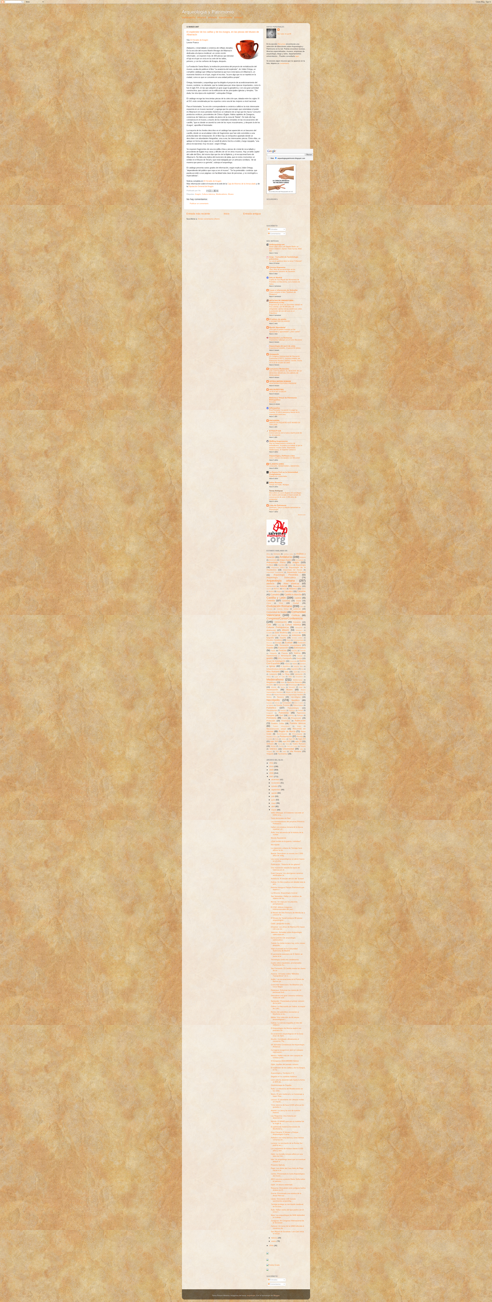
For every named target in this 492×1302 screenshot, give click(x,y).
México (303, 685)
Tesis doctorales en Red (280, 818)
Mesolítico (270, 685)
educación (295, 632)
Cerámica (286, 601)
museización (272, 689)
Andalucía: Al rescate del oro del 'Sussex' (287, 879)
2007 (271, 777)
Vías (277, 751)
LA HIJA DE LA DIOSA (277, 392)
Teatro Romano (299, 744)
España (283, 638)
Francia (284, 653)
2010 (271, 766)
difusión (285, 630)
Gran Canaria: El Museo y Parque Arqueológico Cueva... (284, 1133)
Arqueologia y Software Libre (282, 456)
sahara (283, 739)
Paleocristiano (298, 705)
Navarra (280, 697)
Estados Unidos (297, 638)
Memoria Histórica (294, 682)
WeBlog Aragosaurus (278, 441)
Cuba (279, 625)
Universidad (288, 749)
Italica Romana (275, 483)
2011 (271, 763)
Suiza (287, 744)
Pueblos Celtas (277, 723)
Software (270, 744)
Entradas (273, 229)
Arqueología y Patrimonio (208, 11)
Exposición (283, 648)
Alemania (276, 554)
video (284, 751)
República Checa (271, 736)
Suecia (280, 744)
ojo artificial (269, 705)
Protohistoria (285, 721)
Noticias (277, 703)
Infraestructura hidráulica (276, 669)
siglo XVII (274, 741)
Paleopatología (271, 710)
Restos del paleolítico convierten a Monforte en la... (285, 1013)
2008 (271, 773)
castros (298, 598)
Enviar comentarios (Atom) (209, 219)
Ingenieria (294, 669)
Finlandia (303, 650)
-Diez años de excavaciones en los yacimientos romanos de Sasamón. (282, 270)
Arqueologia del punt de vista (282, 346)
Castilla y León (276, 597)
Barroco (276, 589)
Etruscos (269, 643)
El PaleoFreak (275, 431)
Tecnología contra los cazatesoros (285, 960)
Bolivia (304, 589)
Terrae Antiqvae (276, 491)
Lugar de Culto (279, 676)
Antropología (299, 560)
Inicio (226, 213)
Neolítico (295, 700)
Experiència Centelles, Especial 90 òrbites (285, 348)
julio (273, 796)
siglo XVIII (287, 741)
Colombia (269, 609)
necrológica (295, 697)
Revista (300, 736)
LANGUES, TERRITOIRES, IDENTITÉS (284, 466)
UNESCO (273, 749)
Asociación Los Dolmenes (280, 338)
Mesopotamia (281, 685)
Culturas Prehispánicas (277, 627)
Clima (301, 606)
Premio (284, 718)
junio (273, 800)
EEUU (303, 633)
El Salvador (273, 635)
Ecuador (269, 632)
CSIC (268, 624)
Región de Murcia (287, 731)
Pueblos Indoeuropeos (281, 726)
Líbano (268, 676)
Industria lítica (298, 666)
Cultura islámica (208, 194)
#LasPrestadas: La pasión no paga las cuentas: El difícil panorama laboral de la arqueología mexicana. (284, 412)
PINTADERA (274, 421)
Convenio (297, 622)
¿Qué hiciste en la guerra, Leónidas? (286, 841)
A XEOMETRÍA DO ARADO (279, 321)
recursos (201, 17)
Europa (278, 643)
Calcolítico (288, 591)
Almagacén (274, 354)
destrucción (271, 630)
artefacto (212, 17)
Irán (302, 669)
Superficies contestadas (278, 476)
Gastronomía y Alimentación (278, 656)
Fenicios (282, 650)
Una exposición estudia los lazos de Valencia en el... (285, 869)
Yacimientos (283, 754)
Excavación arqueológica (290, 645)
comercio (297, 609)
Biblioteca (293, 589)
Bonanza (272, 402)
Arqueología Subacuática (281, 577)
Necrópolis (273, 700)
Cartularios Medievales (279, 369)
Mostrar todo (302, 514)
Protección (270, 721)
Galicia (297, 653)
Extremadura (300, 648)
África (268, 554)
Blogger (276, 1295)
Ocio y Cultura (298, 703)
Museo (231, 194)
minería (273, 687)
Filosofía (294, 650)
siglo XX (298, 741)
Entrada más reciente (198, 213)
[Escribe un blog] (210, 190)
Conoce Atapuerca (277, 267)
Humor (294, 664)
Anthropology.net (277, 244)
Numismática (286, 703)
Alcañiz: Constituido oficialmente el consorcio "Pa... (285, 1040)
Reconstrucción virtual (276, 729)
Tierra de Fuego (292, 746)
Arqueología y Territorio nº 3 (282, 1073)
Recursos (281, 44)
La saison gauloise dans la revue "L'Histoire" (285, 261)
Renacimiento (297, 734)
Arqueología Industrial (296, 572)
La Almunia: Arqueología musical (284, 893)
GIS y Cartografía (285, 658)
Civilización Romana (279, 606)
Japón (295, 672)
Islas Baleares (273, 671)
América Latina (288, 554)
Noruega (269, 703)
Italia (287, 672)
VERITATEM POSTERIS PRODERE (282, 383)
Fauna (273, 651)
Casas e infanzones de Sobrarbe (283, 290)
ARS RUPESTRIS (276, 390)
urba (301, 749)
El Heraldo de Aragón (199, 40)
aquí (297, 56)
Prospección (296, 718)
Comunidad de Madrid (276, 612)
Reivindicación (282, 734)
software (238, 17)
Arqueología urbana (280, 580)
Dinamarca (299, 630)
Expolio (269, 648)
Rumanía (269, 739)
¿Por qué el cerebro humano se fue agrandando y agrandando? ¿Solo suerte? (284, 331)
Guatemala (293, 661)
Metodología (292, 685)
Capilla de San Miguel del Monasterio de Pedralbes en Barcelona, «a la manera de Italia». (284, 282)
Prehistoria (271, 718)
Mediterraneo (297, 680)
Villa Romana (295, 751)
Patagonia (269, 713)
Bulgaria (279, 591)
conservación (281, 622)
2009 (271, 770)
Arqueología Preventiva (286, 575)
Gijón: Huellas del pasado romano (284, 1064)
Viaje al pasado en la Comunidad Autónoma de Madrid (284, 950)
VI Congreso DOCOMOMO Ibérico (285, 1061)
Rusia (277, 739)
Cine (281, 603)
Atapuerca (297, 586)
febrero (274, 1238)
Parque (300, 710)
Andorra (303, 557)
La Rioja (285, 674)
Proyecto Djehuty (278, 1165)
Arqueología (301, 565)
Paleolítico (271, 708)
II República (285, 666)
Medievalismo (221, 194)
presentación (188, 17)
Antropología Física (275, 562)
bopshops (251, 1295)
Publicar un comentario (199, 203)
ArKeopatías (274, 408)
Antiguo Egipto (285, 560)
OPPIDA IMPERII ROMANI (280, 381)
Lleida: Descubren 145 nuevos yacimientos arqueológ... (283, 1200)
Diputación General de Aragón (200, 186)
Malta (290, 676)
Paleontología (293, 708)
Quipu (299, 726)
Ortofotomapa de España (281, 1085)
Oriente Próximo (283, 705)
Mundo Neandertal (277, 327)
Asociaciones (271, 586)
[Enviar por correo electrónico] (207, 190)
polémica (291, 715)
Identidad (303, 663)
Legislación (299, 674)
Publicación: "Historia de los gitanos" (285, 864)
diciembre (275, 780)
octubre (274, 786)
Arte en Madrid (275, 278)
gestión (269, 658)
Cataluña (270, 600)
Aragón (198, 194)
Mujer (301, 687)
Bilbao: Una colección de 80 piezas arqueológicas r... (285, 1018)
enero (274, 1241)
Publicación (300, 720)
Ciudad (296, 603)
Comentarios (275, 234)
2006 (271, 1246)
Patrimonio (284, 713)
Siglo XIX (292, 739)
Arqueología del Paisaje (292, 570)
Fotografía (273, 653)
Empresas (284, 635)
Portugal (300, 715)
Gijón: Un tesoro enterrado (282, 1185)
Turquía (303, 746)
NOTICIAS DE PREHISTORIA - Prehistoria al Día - (281, 302)
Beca (284, 589)
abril (273, 806)
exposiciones (225, 17)
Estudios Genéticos (274, 640)
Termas (273, 746)
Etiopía (288, 640)
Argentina (281, 565)
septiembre (276, 790)
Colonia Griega (283, 609)
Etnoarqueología (298, 640)
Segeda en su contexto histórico (284, 1077)
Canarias (301, 591)
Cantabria (275, 594)
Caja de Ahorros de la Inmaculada (241, 184)
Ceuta (298, 601)
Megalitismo (271, 682)
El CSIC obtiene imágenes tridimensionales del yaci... (282, 908)
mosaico (292, 687)
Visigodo (269, 754)
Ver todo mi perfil (284, 34)
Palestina (283, 710)
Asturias (283, 586)
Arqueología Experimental (274, 572)
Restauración (286, 736)
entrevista (296, 635)
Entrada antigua (252, 213)
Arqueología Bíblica (277, 567)
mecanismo (299, 676)
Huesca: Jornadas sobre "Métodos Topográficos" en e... (285, 975)
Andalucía (285, 556)
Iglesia (272, 666)
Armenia (290, 565)
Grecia (299, 658)
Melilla (282, 682)
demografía (298, 627)
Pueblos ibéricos (298, 723)
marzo (274, 810)
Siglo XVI (302, 739)
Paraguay (292, 710)
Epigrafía (270, 638)
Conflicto (296, 615)
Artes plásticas (291, 583)
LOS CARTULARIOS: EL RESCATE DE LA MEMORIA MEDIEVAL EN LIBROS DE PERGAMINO (285, 373)
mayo (273, 803)
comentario (284, 63)
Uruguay (269, 751)
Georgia (300, 656)
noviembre (275, 783)
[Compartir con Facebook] (215, 190)
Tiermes (281, 746)
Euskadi (289, 642)
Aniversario (273, 560)
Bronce (271, 591)
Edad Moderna (281, 633)
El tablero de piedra (277, 319)
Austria (268, 589)
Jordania (303, 672)
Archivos (269, 565)
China (268, 603)
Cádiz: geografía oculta (280, 924)
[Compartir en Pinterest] (217, 190)
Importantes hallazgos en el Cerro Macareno (285, 340)
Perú (281, 715)
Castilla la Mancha (292, 594)
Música (268, 697)
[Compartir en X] (212, 190)
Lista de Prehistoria (277, 505)
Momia (283, 687)
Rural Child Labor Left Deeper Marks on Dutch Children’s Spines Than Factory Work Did (285, 249)
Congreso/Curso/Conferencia (284, 618)
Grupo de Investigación (275, 661)
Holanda (287, 663)
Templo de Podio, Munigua (279, 485)
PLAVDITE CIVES (276, 464)
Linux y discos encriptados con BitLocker (284, 458)
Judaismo (273, 674)
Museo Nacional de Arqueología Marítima (288, 695)
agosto (274, 793)
